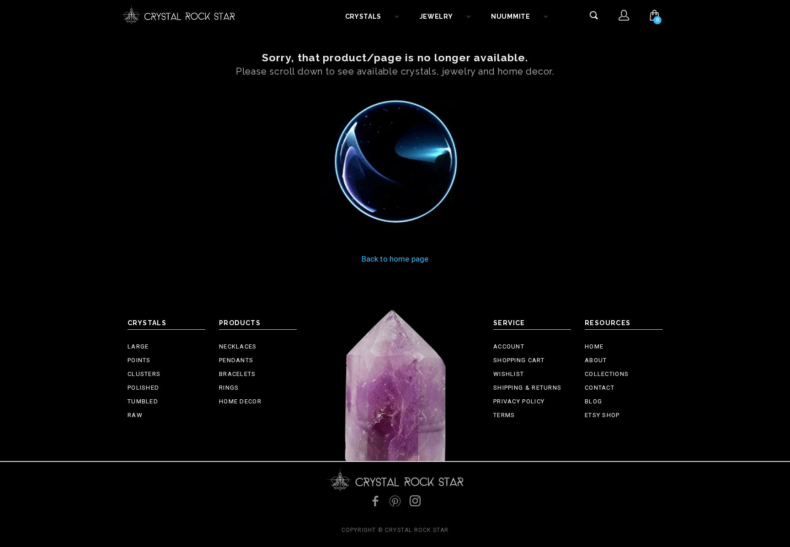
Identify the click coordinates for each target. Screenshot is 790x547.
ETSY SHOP (602, 415)
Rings (229, 387)
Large (138, 346)
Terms (504, 415)
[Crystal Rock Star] (178, 13)
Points (139, 360)
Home (594, 346)
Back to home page (395, 258)
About (596, 360)
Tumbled (143, 401)
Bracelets (237, 373)
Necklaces (238, 346)
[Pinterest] (395, 500)
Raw (135, 415)
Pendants (236, 360)
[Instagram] (415, 500)
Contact (599, 387)
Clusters (144, 373)
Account (508, 346)
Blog (593, 401)
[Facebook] (374, 500)
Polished (143, 387)
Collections (607, 373)
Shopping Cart (518, 360)
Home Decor (240, 401)
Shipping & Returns (527, 387)
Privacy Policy (518, 401)
